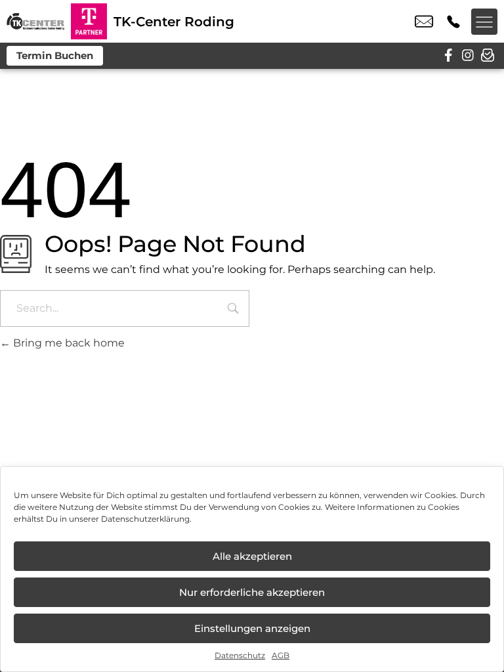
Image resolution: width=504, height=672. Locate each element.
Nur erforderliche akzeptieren (252, 592)
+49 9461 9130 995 (453, 22)
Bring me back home (67, 343)
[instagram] (468, 56)
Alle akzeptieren (252, 556)
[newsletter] (487, 56)
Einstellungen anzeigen (252, 628)
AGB (280, 655)
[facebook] (448, 56)
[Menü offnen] (484, 22)
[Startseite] (35, 21)
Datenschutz (240, 655)
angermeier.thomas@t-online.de (424, 22)
